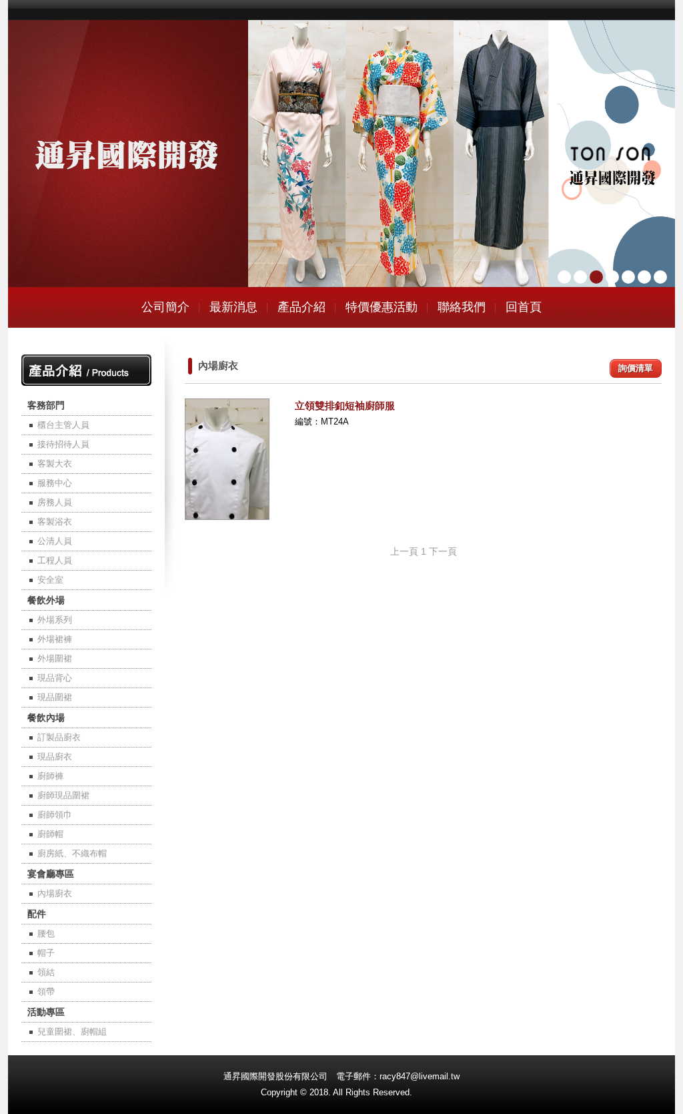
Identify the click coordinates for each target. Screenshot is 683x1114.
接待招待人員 (63, 444)
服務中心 (54, 483)
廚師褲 (50, 776)
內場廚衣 (54, 893)
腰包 (46, 933)
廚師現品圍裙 (63, 795)
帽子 (46, 953)
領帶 (46, 992)
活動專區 (46, 1012)
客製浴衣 (54, 522)
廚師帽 (50, 834)
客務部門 (46, 405)
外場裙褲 (54, 639)
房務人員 (54, 502)
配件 (36, 913)
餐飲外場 (46, 600)
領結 (46, 972)
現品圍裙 (54, 697)
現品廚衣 (54, 757)
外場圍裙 (54, 658)
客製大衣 (54, 464)
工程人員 (54, 560)
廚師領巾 (54, 815)
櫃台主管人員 (63, 425)
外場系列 (54, 620)
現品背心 (54, 678)
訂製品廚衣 (59, 737)
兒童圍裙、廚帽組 (72, 1032)
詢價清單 (635, 368)
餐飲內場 (46, 717)
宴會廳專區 (50, 873)
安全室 (50, 580)
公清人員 (54, 541)
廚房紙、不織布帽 (72, 853)
